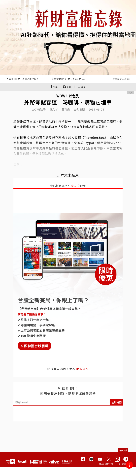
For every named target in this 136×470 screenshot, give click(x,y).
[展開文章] (83, 79)
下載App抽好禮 (105, 464)
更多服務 (123, 450)
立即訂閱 (117, 402)
